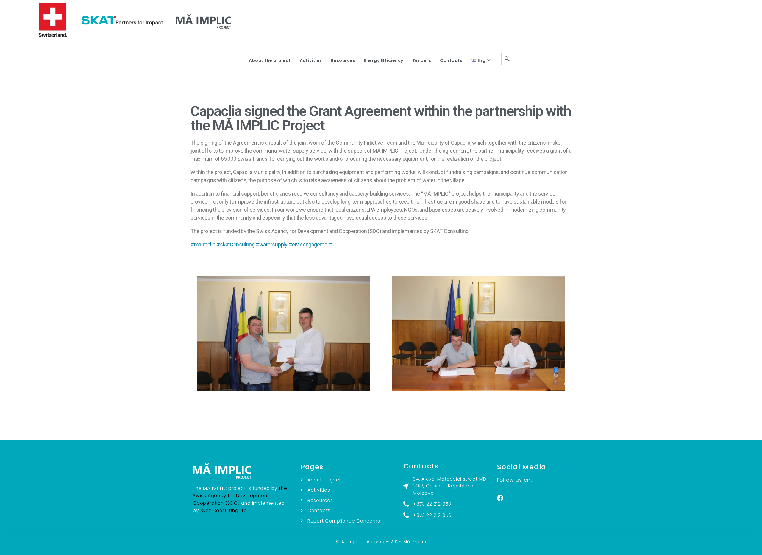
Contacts (451, 60)
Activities (311, 60)
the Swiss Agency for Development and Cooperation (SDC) (240, 495)
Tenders (421, 60)
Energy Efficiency (383, 60)
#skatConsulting (235, 244)
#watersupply (272, 244)
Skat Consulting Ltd (223, 510)
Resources (343, 60)
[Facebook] (500, 498)
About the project (270, 60)
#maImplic (203, 244)
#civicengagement (310, 244)
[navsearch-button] (507, 59)
